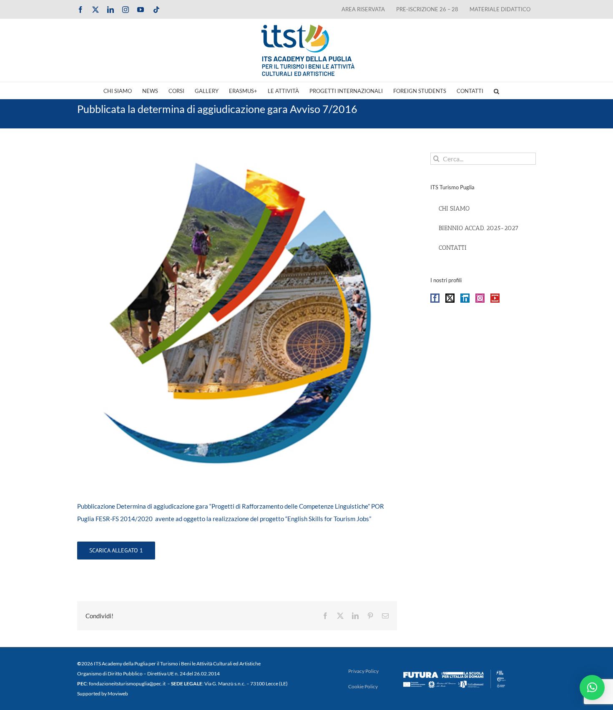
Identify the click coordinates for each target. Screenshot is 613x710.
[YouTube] (495, 298)
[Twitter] (450, 298)
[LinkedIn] (465, 298)
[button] (496, 90)
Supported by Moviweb (102, 693)
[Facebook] (435, 298)
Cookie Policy (363, 686)
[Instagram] (480, 298)
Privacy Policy (363, 671)
